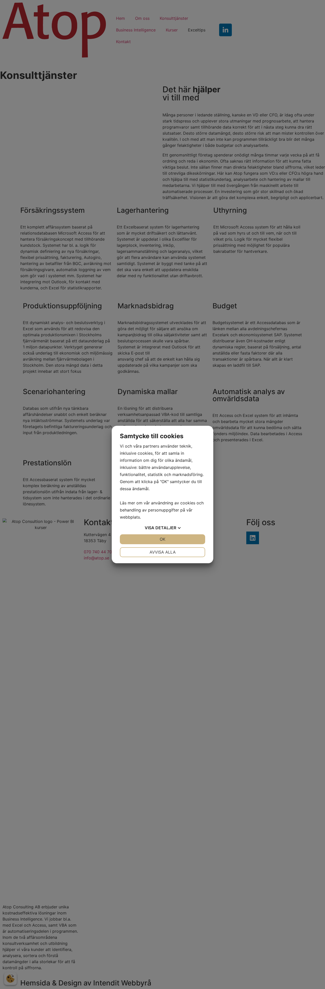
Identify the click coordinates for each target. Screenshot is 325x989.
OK (162, 539)
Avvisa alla (163, 552)
